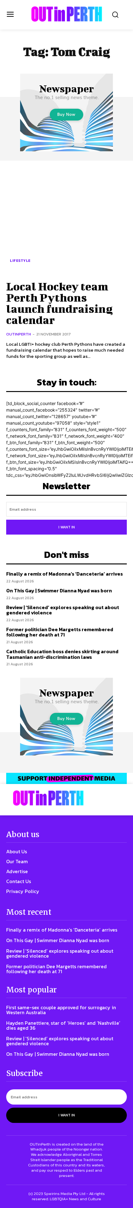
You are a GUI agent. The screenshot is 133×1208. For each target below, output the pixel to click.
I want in (66, 527)
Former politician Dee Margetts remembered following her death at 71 (59, 632)
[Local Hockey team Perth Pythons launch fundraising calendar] (66, 219)
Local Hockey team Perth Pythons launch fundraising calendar (59, 303)
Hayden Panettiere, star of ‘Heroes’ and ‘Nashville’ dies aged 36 (63, 1025)
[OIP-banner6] (66, 778)
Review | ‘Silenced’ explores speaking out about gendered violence (62, 610)
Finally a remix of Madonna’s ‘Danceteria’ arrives (64, 573)
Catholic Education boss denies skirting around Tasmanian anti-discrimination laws (62, 654)
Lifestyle (20, 260)
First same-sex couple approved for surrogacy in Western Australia (61, 1010)
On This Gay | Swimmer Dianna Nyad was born (59, 590)
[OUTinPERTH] (66, 14)
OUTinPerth (18, 334)
